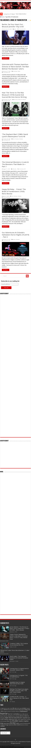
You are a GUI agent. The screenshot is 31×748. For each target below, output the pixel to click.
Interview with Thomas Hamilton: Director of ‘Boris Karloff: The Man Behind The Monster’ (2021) (15, 66)
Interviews (15, 71)
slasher (21, 721)
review (10, 719)
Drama (16, 709)
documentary (11, 709)
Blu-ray (14, 708)
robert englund (20, 719)
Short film (9, 721)
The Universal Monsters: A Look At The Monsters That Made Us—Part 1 (15, 164)
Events (14, 239)
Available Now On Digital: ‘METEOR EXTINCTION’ (15, 14)
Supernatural (6, 723)
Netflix (6, 719)
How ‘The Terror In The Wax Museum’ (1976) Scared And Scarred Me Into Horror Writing (14, 95)
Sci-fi (1, 721)
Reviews (21, 139)
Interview (17, 717)
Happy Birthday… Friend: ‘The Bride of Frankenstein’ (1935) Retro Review (14, 191)
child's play (19, 708)
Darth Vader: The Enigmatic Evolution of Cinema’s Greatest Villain (19, 658)
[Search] (27, 276)
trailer (17, 723)
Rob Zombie (27, 719)
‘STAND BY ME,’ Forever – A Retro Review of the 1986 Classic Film (19, 698)
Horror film (22, 714)
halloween (23, 711)
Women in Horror (24, 724)
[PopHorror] (15, 5)
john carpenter (23, 717)
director (6, 709)
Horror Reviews (16, 716)
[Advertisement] (15, 366)
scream (4, 721)
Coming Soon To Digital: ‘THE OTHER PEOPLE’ (19, 676)
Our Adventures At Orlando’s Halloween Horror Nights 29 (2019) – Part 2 (15, 235)
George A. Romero (7, 711)
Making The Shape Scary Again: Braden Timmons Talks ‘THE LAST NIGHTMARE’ (19, 690)
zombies (2, 726)
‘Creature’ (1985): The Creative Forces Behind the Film (19, 644)
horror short (24, 716)
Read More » (5, 58)
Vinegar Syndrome (9, 724)
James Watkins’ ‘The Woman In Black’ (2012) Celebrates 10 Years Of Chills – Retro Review (19, 628)
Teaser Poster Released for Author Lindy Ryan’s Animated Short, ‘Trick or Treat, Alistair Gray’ (18, 637)
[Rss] (15, 740)
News (15, 29)
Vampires (2, 724)
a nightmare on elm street (6, 708)
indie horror (9, 717)
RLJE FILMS (14, 719)
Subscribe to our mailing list (10, 281)
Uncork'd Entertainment (24, 723)
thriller (13, 723)
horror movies (8, 716)
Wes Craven (17, 724)
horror (4, 713)
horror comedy (13, 714)
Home (2, 17)
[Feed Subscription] (30, 20)
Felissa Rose (21, 709)
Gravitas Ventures (15, 711)
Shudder (15, 721)
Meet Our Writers (22, 99)
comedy (24, 708)
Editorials (16, 99)
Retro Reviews (16, 139)
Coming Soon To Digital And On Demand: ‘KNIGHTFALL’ (19, 669)
